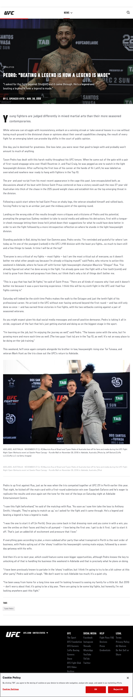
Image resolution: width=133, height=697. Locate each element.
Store (69, 658)
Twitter (87, 663)
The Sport (71, 637)
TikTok (86, 658)
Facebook (88, 637)
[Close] (127, 677)
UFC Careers (73, 646)
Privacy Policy (122, 642)
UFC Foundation (74, 642)
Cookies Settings (11, 689)
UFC (69, 633)
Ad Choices (121, 646)
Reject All (118, 690)
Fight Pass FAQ (107, 637)
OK (95, 690)
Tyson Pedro (8, 609)
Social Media (89, 633)
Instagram (88, 642)
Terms (118, 637)
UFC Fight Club (74, 663)
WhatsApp (88, 650)
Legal (118, 633)
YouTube (87, 654)
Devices (103, 642)
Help (102, 633)
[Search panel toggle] (128, 12)
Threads (87, 646)
